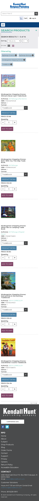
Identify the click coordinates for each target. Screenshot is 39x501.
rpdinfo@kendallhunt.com (15, 479)
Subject (4, 442)
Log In (33, 18)
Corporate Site (13, 422)
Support (4, 456)
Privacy (4, 459)
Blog (3, 447)
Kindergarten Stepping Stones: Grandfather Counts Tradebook (13, 361)
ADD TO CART (7, 129)
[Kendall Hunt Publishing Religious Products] (19, 5)
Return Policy (7, 465)
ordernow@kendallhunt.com (11, 488)
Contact (4, 453)
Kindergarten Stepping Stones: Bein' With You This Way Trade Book (13, 160)
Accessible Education (10, 467)
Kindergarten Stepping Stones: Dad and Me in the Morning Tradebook (13, 296)
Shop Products (7, 445)
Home (3, 436)
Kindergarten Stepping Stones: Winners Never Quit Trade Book (13, 95)
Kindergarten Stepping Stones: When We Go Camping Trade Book (13, 227)
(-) (16, 55)
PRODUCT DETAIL (9, 113)
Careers (4, 462)
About (3, 439)
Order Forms (6, 450)
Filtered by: (6, 51)
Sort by (3, 41)
